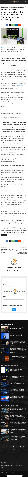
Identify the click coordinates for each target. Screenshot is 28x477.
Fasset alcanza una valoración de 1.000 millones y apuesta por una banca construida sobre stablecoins (17, 390)
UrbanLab (15, 235)
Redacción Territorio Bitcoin (8, 21)
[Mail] (13, 446)
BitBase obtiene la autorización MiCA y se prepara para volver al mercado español (18, 342)
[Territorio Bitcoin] (14, 1)
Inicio (2, 5)
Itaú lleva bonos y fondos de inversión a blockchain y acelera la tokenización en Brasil (18, 431)
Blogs (7, 7)
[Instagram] (10, 271)
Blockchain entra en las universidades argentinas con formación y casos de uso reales (18, 409)
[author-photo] (14, 265)
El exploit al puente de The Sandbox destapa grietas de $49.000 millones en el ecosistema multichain (18, 397)
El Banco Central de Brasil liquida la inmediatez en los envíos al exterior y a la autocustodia (18, 438)
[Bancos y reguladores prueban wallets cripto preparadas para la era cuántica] (5, 384)
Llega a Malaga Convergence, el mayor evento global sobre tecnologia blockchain (21, 251)
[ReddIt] (19, 25)
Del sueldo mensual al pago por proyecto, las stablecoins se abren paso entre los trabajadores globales (18, 416)
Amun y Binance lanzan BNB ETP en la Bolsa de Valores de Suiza (7, 251)
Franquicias (10, 235)
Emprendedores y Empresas (13, 7)
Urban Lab (20, 85)
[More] (22, 25)
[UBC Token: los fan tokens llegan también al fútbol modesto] (5, 329)
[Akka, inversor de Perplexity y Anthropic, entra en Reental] (5, 336)
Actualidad (7, 5)
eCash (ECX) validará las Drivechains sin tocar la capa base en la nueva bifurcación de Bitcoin (18, 376)
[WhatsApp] (13, 25)
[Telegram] (15, 271)
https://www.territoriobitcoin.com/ (14, 269)
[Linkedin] (16, 25)
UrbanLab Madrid (22, 235)
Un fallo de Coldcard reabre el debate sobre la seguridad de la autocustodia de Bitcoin (18, 424)
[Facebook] (7, 25)
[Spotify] (17, 446)
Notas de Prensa (21, 7)
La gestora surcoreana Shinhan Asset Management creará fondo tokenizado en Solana (18, 369)
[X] (10, 25)
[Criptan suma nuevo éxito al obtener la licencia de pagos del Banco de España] (5, 358)
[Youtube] (20, 271)
